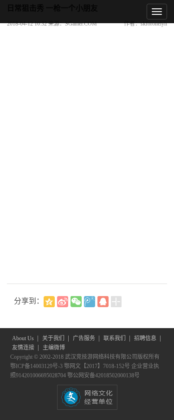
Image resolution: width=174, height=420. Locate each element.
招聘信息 (146, 338)
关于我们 (54, 338)
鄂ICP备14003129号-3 (37, 366)
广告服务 (85, 338)
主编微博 (54, 347)
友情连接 (24, 347)
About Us (23, 338)
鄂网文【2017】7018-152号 (97, 366)
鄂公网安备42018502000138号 (103, 375)
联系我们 (115, 338)
